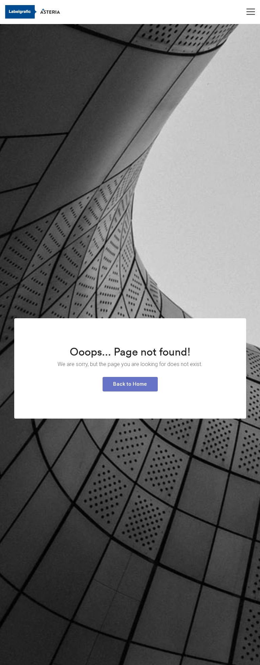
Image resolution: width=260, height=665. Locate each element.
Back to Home (130, 384)
